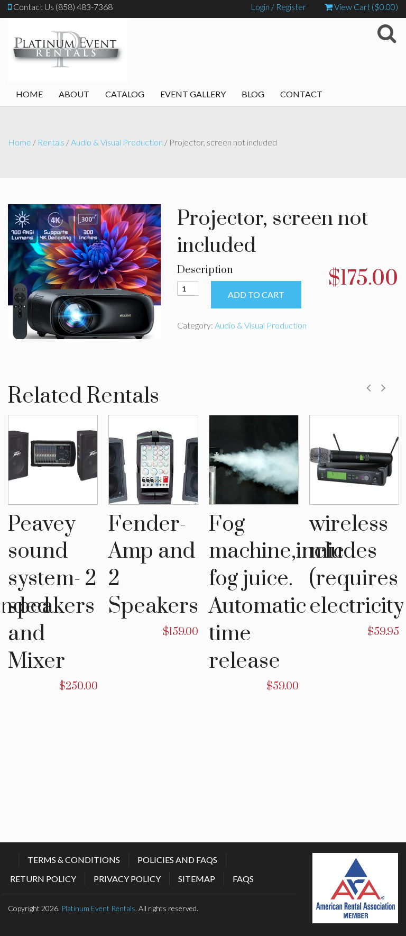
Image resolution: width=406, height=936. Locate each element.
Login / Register (278, 7)
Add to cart (256, 294)
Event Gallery (193, 94)
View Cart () (365, 7)
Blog (253, 94)
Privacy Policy (127, 879)
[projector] (84, 271)
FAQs (243, 879)
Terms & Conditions (73, 860)
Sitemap (196, 879)
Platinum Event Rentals (98, 908)
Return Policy (43, 879)
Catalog (124, 94)
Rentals (51, 142)
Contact (301, 94)
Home (29, 94)
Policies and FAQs (177, 860)
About (74, 94)
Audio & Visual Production (117, 142)
